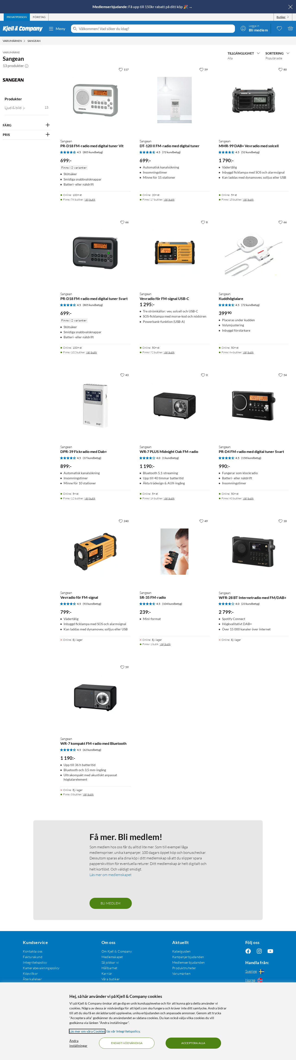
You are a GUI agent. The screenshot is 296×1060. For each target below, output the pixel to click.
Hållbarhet (109, 968)
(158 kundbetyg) (251, 458)
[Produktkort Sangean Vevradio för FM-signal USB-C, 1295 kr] (174, 253)
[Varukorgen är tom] (290, 28)
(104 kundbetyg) (172, 603)
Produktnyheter (184, 968)
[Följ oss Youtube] (270, 951)
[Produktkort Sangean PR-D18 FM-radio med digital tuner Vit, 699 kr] (95, 100)
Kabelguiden (181, 951)
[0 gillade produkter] (279, 28)
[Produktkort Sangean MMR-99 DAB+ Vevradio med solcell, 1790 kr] (253, 100)
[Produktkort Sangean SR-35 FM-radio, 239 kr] (174, 551)
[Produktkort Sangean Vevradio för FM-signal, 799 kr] (95, 551)
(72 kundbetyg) (171, 152)
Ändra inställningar (78, 1043)
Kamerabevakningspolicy (41, 968)
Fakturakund (32, 957)
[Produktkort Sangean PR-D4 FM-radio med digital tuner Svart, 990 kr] (253, 405)
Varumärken (181, 973)
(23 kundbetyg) (250, 603)
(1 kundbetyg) (170, 458)
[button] (26, 65)
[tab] (17, 17)
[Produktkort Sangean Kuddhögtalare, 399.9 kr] (253, 253)
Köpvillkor (30, 973)
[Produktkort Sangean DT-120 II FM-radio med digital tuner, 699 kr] (174, 100)
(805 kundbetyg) (93, 152)
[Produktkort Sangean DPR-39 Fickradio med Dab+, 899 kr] (95, 405)
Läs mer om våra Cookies (87, 1031)
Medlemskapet (112, 957)
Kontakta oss (32, 951)
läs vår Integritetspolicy (123, 1031)
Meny (60, 28)
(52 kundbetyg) (250, 152)
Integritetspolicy (35, 962)
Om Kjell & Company (117, 951)
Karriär (107, 973)
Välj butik (89, 199)
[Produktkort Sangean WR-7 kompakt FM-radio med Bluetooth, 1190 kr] (95, 697)
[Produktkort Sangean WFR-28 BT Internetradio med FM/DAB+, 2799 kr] (253, 551)
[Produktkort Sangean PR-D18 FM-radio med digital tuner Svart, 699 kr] (95, 253)
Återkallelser (32, 979)
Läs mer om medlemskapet (110, 874)
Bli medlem (111, 903)
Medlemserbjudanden (188, 962)
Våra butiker (111, 979)
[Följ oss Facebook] (248, 951)
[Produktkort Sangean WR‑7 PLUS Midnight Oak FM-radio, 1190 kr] (174, 405)
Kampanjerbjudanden (188, 957)
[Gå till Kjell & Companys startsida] (24, 28)
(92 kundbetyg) (92, 603)
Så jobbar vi (110, 962)
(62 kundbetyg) (92, 749)
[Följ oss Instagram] (259, 951)
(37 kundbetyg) (92, 458)
